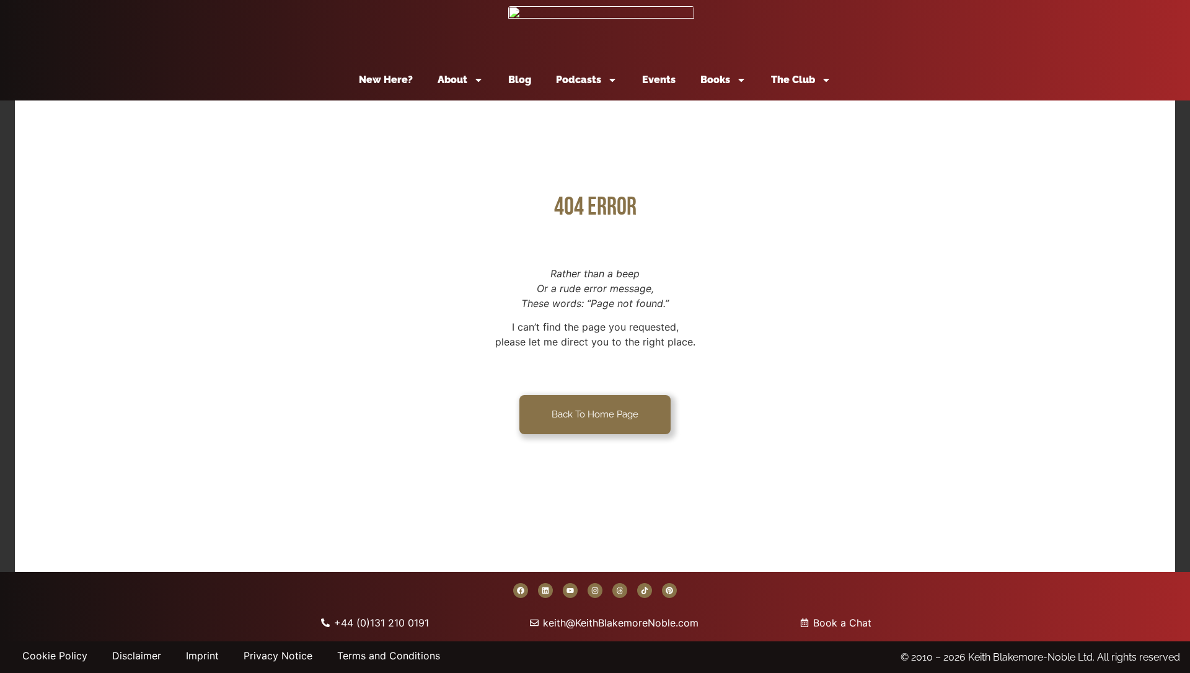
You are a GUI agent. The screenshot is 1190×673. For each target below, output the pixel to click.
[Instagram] (595, 590)
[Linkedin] (545, 590)
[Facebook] (520, 590)
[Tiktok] (644, 590)
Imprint (202, 655)
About (452, 80)
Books (715, 80)
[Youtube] (570, 590)
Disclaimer (136, 655)
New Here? (386, 80)
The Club (793, 80)
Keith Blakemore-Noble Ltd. (1031, 657)
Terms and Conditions (388, 655)
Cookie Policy (54, 655)
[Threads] (619, 590)
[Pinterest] (669, 590)
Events (659, 80)
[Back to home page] (601, 29)
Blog (519, 80)
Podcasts (578, 80)
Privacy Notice (278, 655)
